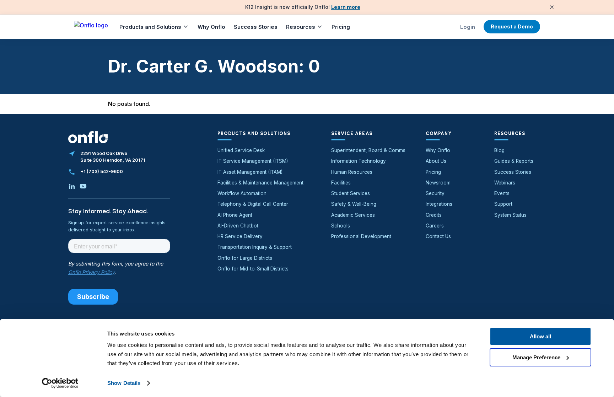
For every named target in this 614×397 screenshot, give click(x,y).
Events (502, 193)
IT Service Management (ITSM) (252, 161)
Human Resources (351, 172)
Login (467, 26)
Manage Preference (536, 357)
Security (435, 193)
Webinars (504, 183)
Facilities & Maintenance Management (260, 183)
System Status (510, 215)
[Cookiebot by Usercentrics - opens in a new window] (60, 383)
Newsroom (438, 183)
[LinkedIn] (71, 186)
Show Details (123, 383)
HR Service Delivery (240, 236)
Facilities (341, 183)
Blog (499, 150)
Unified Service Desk (241, 150)
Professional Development (361, 236)
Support (503, 204)
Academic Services (353, 215)
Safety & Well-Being (353, 204)
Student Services (350, 193)
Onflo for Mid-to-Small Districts (253, 269)
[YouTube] (83, 186)
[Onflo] (91, 26)
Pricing (341, 26)
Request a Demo (512, 26)
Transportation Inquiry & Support (254, 247)
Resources (300, 26)
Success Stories (256, 26)
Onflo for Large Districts (244, 258)
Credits (434, 215)
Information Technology (358, 161)
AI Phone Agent (234, 215)
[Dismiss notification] (552, 7)
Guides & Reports (513, 161)
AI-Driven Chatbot (237, 226)
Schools (340, 226)
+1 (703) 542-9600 (101, 171)
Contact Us (438, 236)
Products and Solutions (150, 26)
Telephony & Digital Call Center (252, 204)
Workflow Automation (241, 193)
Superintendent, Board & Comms (368, 150)
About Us (436, 161)
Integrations (439, 204)
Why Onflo (211, 26)
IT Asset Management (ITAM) (249, 172)
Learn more (345, 7)
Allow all (540, 336)
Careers (435, 226)
